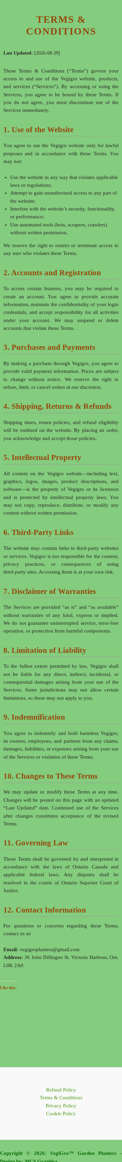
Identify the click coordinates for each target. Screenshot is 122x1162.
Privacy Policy (61, 1105)
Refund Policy (61, 1090)
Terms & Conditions (61, 1097)
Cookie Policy (61, 1113)
